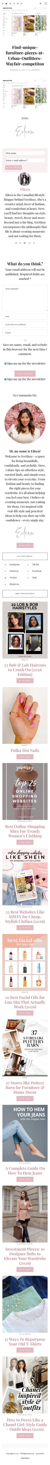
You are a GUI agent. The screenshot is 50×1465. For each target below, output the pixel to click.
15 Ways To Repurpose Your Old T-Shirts (25, 1341)
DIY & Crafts (25, 1163)
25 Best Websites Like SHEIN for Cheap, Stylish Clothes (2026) (25, 916)
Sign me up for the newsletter (26, 363)
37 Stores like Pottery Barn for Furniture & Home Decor (25, 1087)
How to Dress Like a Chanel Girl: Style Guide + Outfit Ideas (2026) (25, 1424)
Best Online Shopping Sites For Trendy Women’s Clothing (25, 831)
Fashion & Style (25, 821)
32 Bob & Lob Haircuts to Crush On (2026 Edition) (25, 669)
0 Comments (34, 70)
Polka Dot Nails (25, 750)
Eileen (25, 189)
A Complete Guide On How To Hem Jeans (25, 1170)
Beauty (25, 660)
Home (24, 1078)
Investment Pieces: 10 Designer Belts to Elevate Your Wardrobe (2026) (25, 1256)
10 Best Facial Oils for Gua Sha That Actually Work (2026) (25, 1002)
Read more (25, 681)
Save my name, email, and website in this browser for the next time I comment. (25, 349)
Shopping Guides (25, 1244)
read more (25, 545)
